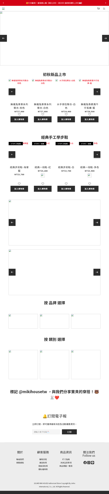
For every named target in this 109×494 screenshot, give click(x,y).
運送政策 (43, 462)
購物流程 (43, 459)
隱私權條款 (43, 469)
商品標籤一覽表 (65, 466)
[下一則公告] (105, 3)
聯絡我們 (20, 459)
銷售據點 (20, 462)
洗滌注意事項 (66, 462)
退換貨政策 (43, 466)
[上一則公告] (3, 3)
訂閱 (69, 431)
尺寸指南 (66, 459)
